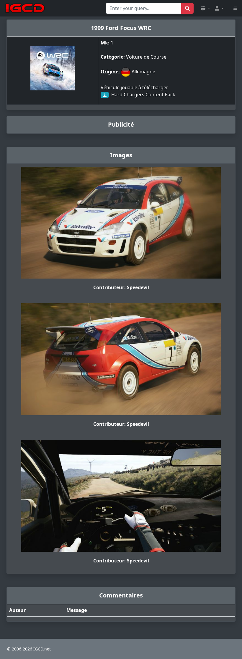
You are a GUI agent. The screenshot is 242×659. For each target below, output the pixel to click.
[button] (205, 8)
